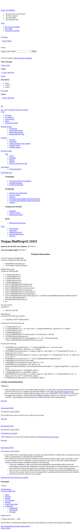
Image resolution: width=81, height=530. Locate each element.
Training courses (14, 213)
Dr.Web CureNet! (15, 147)
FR (13, 110)
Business (8, 497)
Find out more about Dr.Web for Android (14, 477)
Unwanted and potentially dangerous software (24, 199)
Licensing (12, 158)
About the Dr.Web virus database (20, 181)
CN (5, 110)
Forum (3, 76)
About (11, 156)
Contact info (9, 506)
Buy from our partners (12, 27)
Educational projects (16, 215)
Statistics (12, 161)
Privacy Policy (6, 528)
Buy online (8, 29)
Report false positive (16, 132)
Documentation (11, 18)
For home (8, 115)
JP (17, 110)
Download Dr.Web (12, 20)
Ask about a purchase (12, 31)
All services (13, 128)
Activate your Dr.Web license (15, 14)
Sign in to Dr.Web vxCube (18, 163)
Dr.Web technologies (16, 185)
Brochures (12, 211)
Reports (11, 160)
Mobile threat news (15, 232)
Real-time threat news (16, 234)
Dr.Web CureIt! (14, 145)
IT (15, 110)
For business (9, 117)
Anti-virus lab (9, 119)
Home (7, 495)
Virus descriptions (15, 169)
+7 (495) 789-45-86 (7, 72)
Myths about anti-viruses (17, 223)
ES (10, 110)
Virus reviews (13, 228)
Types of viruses (14, 195)
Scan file (12, 140)
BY (25, 110)
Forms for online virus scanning (19, 143)
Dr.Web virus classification (18, 193)
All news (12, 236)
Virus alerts (13, 230)
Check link (13, 141)
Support (7, 498)
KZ (19, 110)
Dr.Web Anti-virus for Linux (48, 437)
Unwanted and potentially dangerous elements (24, 201)
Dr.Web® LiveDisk (42, 395)
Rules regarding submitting (23, 58)
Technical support (12, 16)
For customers (9, 500)
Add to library (7, 41)
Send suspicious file (15, 130)
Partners (7, 502)
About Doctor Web (11, 123)
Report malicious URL (16, 134)
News (7, 121)
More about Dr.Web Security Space (62, 391)
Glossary (12, 202)
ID (27, 110)
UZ (22, 110)
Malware (12, 197)
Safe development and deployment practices (15, 526)
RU (2, 110)
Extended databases (15, 183)
